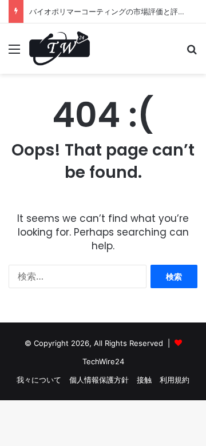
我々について (39, 379)
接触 (144, 379)
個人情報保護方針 (99, 379)
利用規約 (174, 379)
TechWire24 (103, 361)
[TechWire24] (59, 48)
